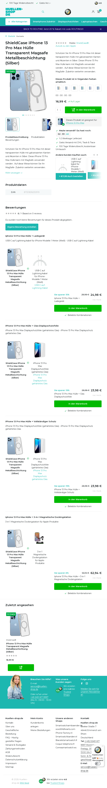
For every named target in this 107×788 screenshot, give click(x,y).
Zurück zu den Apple (66, 46)
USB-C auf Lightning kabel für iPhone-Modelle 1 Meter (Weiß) (40, 276)
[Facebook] (82, 683)
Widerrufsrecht (12, 756)
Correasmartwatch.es (66, 747)
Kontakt (9, 723)
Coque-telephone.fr (65, 744)
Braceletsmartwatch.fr (66, 740)
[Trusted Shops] (68, 11)
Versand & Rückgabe (15, 745)
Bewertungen (12, 140)
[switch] (98, 763)
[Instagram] (87, 683)
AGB (7, 752)
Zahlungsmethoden (15, 748)
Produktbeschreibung (16, 137)
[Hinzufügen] (21, 667)
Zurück (11, 36)
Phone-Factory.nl (64, 733)
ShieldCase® (82, 43)
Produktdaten (38, 137)
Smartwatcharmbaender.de (69, 725)
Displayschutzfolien (68, 21)
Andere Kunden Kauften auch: (71, 155)
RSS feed (24, 783)
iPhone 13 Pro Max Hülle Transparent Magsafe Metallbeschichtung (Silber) (19, 647)
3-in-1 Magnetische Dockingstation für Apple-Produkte (32, 521)
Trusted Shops (67, 693)
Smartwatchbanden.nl (66, 736)
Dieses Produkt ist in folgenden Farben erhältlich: (76, 80)
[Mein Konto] (93, 11)
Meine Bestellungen (40, 730)
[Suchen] (43, 11)
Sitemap (9, 767)
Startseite (20, 36)
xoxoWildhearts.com (65, 729)
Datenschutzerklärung (16, 759)
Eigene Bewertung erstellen (22, 227)
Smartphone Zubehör (44, 21)
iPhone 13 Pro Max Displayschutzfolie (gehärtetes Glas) (40, 367)
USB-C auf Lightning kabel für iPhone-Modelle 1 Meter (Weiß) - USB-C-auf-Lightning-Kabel (49, 240)
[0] (98, 12)
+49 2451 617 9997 (39, 697)
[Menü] (102, 746)
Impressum (11, 763)
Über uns (9, 726)
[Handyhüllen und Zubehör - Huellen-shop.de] (14, 12)
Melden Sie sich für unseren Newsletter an (90, 692)
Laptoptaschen (89, 21)
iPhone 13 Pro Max (75, 123)
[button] (23, 115)
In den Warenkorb (85, 110)
